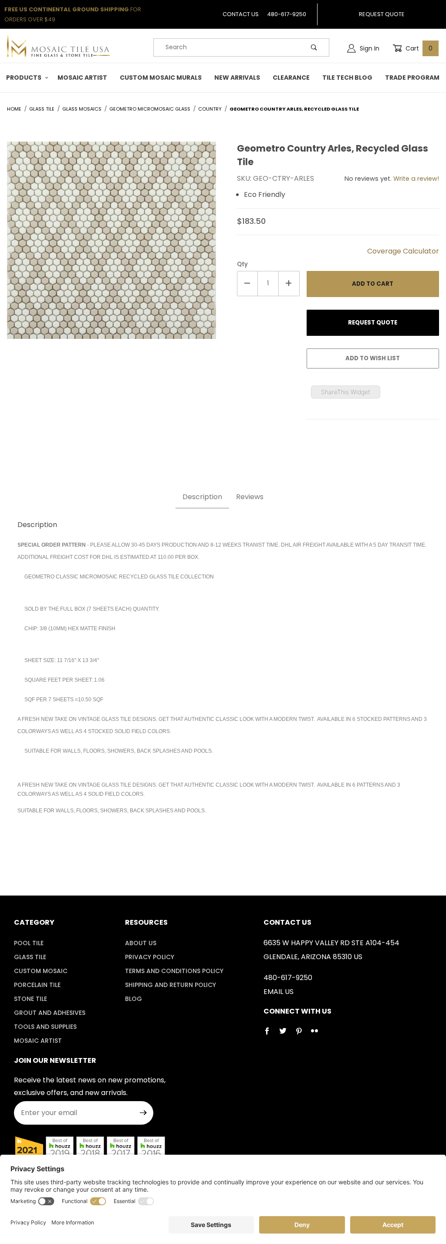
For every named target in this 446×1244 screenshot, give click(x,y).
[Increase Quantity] (289, 283)
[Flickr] (318, 1034)
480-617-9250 (286, 14)
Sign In (368, 48)
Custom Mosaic (41, 971)
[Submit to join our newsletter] (143, 1113)
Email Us (279, 992)
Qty (242, 264)
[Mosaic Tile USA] (58, 45)
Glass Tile (30, 957)
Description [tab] (202, 497)
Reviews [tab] (250, 497)
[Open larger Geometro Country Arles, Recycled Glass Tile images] (111, 246)
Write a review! (416, 178)
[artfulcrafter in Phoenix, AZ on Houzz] (29, 1150)
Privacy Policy (149, 957)
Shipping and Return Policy (170, 984)
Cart (418, 48)
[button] (25, 77)
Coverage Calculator (403, 251)
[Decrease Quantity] (247, 283)
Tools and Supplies (45, 1026)
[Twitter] (286, 1034)
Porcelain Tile (37, 984)
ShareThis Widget (345, 392)
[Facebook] (270, 1034)
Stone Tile (30, 998)
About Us (140, 943)
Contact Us (241, 14)
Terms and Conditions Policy (174, 971)
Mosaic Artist (38, 1040)
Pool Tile (29, 943)
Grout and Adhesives (49, 1012)
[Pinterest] (302, 1034)
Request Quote (382, 14)
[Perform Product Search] (314, 47)
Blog (133, 998)
